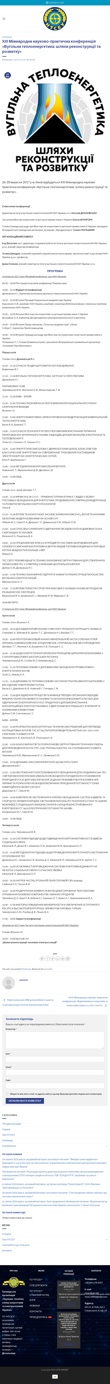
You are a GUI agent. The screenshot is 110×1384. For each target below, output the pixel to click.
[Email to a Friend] (57, 958)
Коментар (11, 1029)
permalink (48, 969)
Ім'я (8, 1053)
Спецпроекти (9, 1145)
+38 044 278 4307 (94, 1282)
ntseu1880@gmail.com (96, 1296)
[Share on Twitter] (52, 958)
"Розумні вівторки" (12, 1123)
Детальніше (68, 1304)
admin (32, 60)
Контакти (7, 1250)
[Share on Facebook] (47, 958)
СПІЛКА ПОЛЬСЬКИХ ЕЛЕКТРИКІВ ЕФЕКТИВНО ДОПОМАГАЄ (69, 1285)
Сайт (8, 1080)
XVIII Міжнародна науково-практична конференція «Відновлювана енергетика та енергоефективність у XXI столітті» (85, 1001)
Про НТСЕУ (8, 1134)
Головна (6, 1233)
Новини (6, 1129)
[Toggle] (107, 1146)
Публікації (7, 1140)
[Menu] (4, 18)
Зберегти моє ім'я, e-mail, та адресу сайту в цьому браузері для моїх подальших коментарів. (56, 1094)
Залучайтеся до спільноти (16, 1245)
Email (9, 1067)
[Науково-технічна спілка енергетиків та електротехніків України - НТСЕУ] (55, 19)
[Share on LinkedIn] (68, 958)
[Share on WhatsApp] (42, 958)
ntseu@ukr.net (92, 1292)
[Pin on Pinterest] (62, 958)
